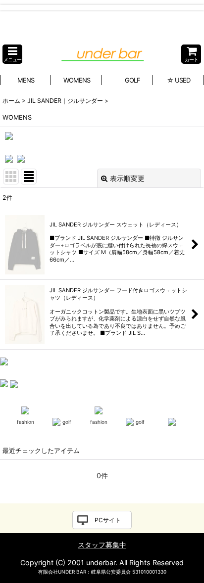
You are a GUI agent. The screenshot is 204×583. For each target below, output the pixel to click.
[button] (12, 54)
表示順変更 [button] (127, 178)
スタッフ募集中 (102, 544)
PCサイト (108, 520)
